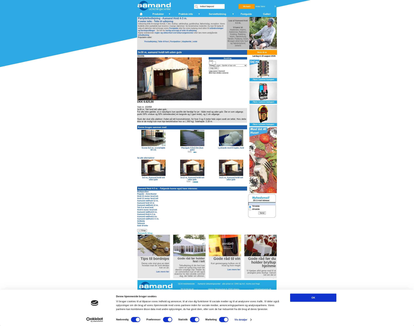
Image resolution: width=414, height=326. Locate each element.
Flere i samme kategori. (263, 79)
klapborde (186, 41)
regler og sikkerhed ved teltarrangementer (174, 33)
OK (313, 297)
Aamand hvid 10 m (145, 203)
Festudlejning (150, 41)
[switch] (167, 319)
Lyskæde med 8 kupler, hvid (231, 148)
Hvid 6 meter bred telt (147, 210)
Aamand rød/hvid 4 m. (147, 216)
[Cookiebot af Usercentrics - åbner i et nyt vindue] (95, 319)
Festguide (173, 28)
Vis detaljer (240, 319)
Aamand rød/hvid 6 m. (147, 212)
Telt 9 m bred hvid (145, 207)
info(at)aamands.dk (262, 289)
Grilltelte (141, 221)
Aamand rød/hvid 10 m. (147, 205)
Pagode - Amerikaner (147, 194)
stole (195, 41)
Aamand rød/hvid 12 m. (147, 201)
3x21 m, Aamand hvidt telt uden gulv (231, 178)
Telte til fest (163, 41)
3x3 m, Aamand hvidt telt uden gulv (153, 178)
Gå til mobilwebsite (186, 284)
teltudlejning (143, 35)
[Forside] (141, 13)
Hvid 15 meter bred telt (147, 196)
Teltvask (141, 223)
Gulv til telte (142, 225)
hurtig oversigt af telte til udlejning (181, 30)
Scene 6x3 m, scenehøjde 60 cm (153, 149)
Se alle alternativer (145, 158)
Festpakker (175, 41)
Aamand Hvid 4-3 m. (146, 214)
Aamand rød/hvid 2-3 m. (148, 219)
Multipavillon (143, 192)
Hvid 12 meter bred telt (147, 198)
